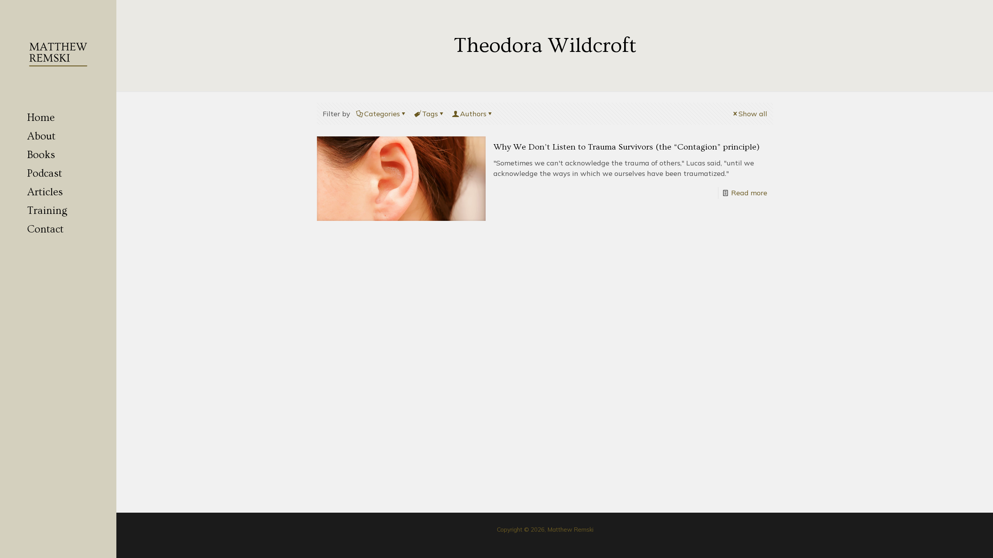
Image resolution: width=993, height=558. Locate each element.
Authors (473, 113)
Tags (430, 113)
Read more (749, 192)
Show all (753, 113)
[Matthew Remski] (58, 54)
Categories (382, 113)
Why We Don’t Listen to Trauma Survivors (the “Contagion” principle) (626, 147)
